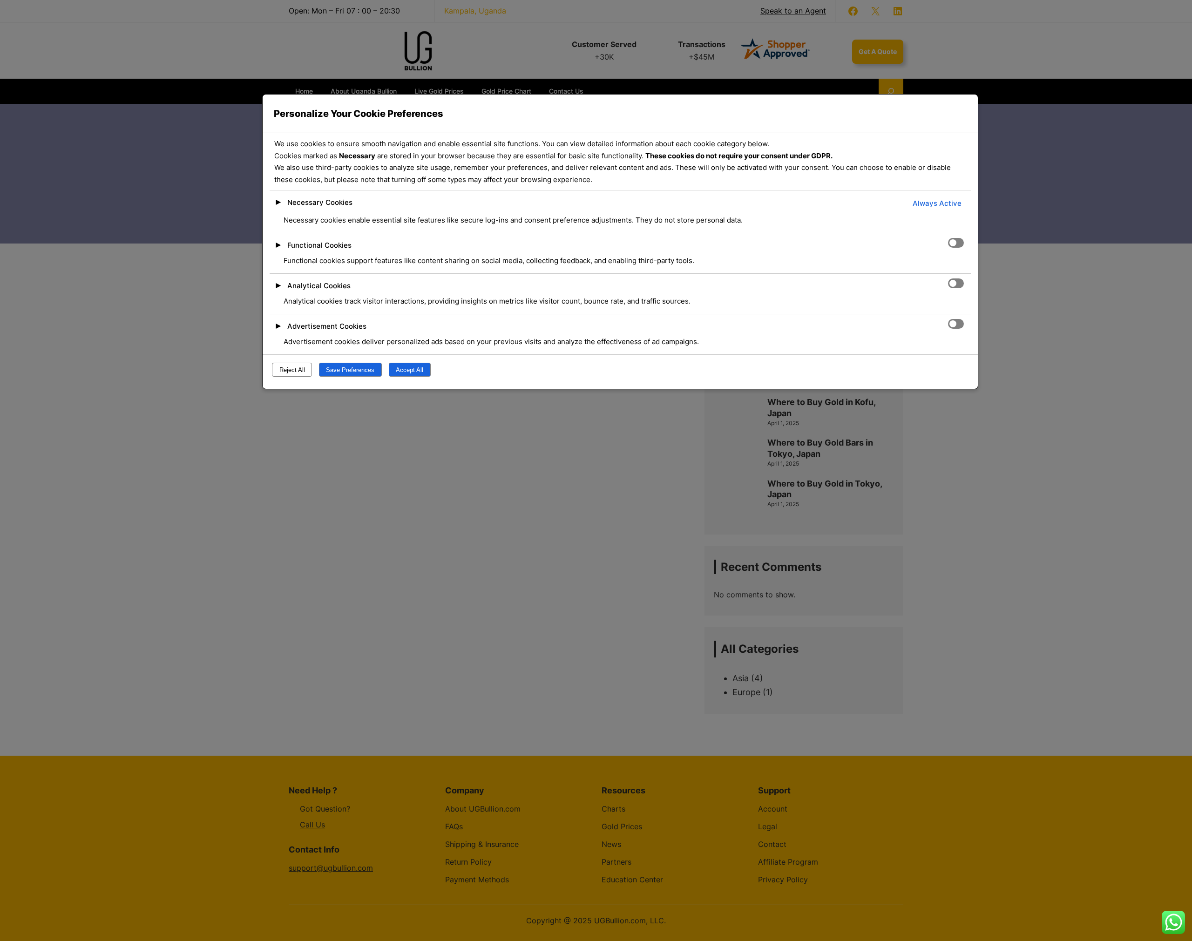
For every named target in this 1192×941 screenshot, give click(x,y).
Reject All (292, 369)
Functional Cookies (319, 245)
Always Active (937, 203)
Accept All (409, 369)
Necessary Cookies (319, 202)
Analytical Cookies (319, 285)
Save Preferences (350, 369)
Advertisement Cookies (326, 326)
